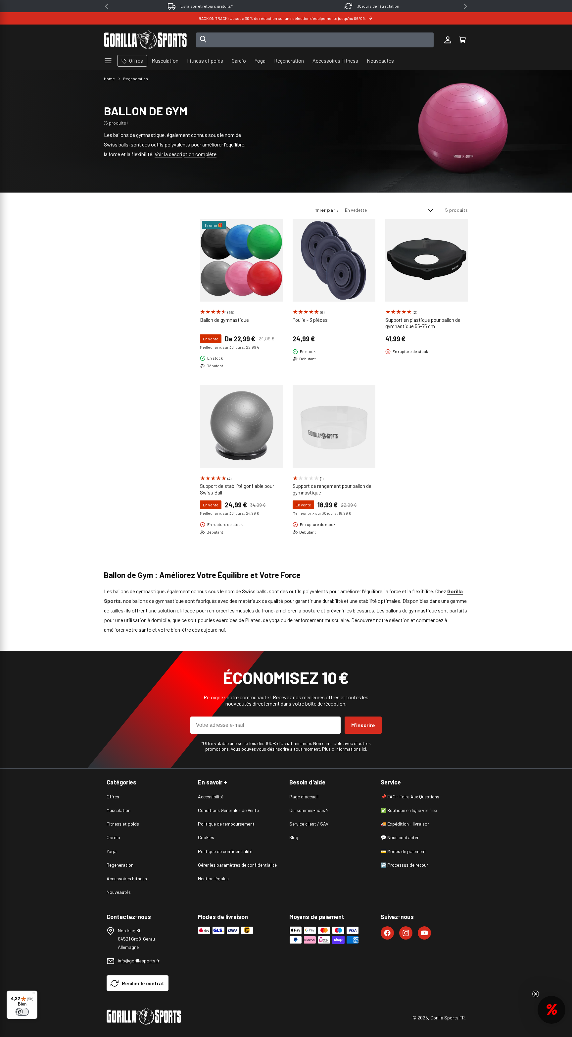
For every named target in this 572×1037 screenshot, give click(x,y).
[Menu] (33, 995)
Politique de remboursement (226, 824)
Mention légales (213, 878)
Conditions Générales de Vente (228, 810)
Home (109, 78)
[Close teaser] (535, 994)
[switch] (22, 1012)
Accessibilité (210, 796)
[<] (106, 6)
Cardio (113, 837)
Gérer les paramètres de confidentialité (237, 865)
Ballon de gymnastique (224, 320)
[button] (462, 39)
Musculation (118, 810)
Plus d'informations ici (344, 749)
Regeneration (135, 78)
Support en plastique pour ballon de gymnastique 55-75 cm (422, 323)
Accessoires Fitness (127, 878)
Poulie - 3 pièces (310, 320)
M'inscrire (363, 725)
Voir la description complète (185, 154)
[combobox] (315, 39)
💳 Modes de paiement (403, 851)
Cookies (206, 837)
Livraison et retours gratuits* (206, 6)
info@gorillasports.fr (139, 960)
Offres (113, 796)
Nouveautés (119, 892)
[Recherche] (203, 39)
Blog (293, 837)
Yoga (112, 851)
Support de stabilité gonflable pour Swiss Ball (237, 489)
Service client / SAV (308, 824)
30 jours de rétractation (378, 6)
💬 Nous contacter (400, 837)
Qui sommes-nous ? (308, 810)
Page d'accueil (303, 796)
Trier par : (326, 210)
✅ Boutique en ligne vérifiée (409, 810)
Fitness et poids (123, 824)
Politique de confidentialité (225, 851)
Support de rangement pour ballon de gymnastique (332, 489)
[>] (465, 6)
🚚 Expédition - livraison (405, 824)
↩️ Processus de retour (404, 865)
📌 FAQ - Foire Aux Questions (410, 796)
